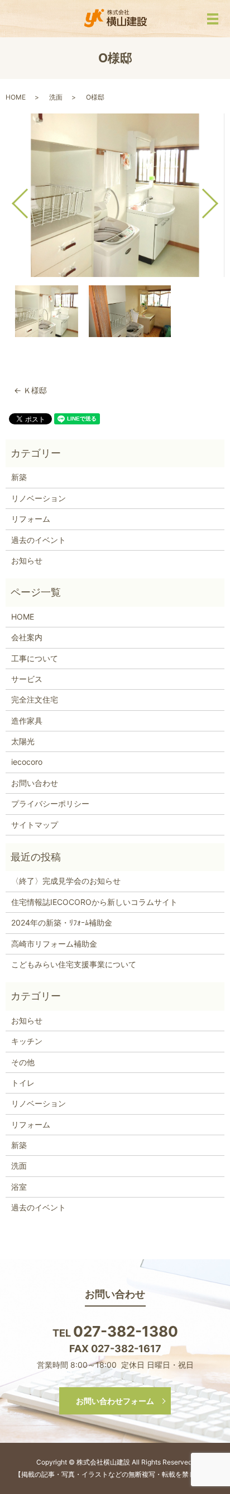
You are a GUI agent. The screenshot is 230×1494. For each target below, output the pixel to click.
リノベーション (38, 498)
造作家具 (26, 720)
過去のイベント (38, 540)
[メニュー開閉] (212, 18)
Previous (11, 199)
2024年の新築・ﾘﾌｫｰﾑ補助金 (61, 922)
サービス (26, 679)
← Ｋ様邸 (30, 390)
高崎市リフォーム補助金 (54, 943)
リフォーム (30, 518)
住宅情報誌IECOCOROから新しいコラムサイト (94, 902)
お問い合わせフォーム (115, 1401)
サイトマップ (34, 824)
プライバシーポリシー (50, 803)
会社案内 (26, 637)
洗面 (56, 97)
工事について (34, 658)
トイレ (23, 1082)
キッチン (26, 1041)
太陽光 (23, 741)
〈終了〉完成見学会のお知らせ (66, 880)
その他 (23, 1062)
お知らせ (26, 560)
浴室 (19, 1186)
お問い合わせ (34, 783)
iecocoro (26, 761)
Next (219, 199)
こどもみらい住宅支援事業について (73, 964)
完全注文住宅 (34, 699)
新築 (19, 477)
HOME (16, 97)
